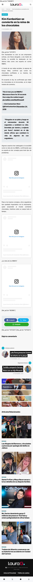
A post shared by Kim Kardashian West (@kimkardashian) (17, 196)
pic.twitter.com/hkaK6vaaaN (13, 100)
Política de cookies (23, 573)
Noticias (8, 9)
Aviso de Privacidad (10, 573)
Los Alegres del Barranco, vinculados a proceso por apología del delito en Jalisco (16, 446)
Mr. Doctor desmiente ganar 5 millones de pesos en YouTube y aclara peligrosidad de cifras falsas (15, 515)
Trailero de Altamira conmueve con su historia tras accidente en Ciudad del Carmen (16, 551)
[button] (2, 4)
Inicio (3, 9)
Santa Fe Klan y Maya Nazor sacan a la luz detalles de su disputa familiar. (16, 481)
